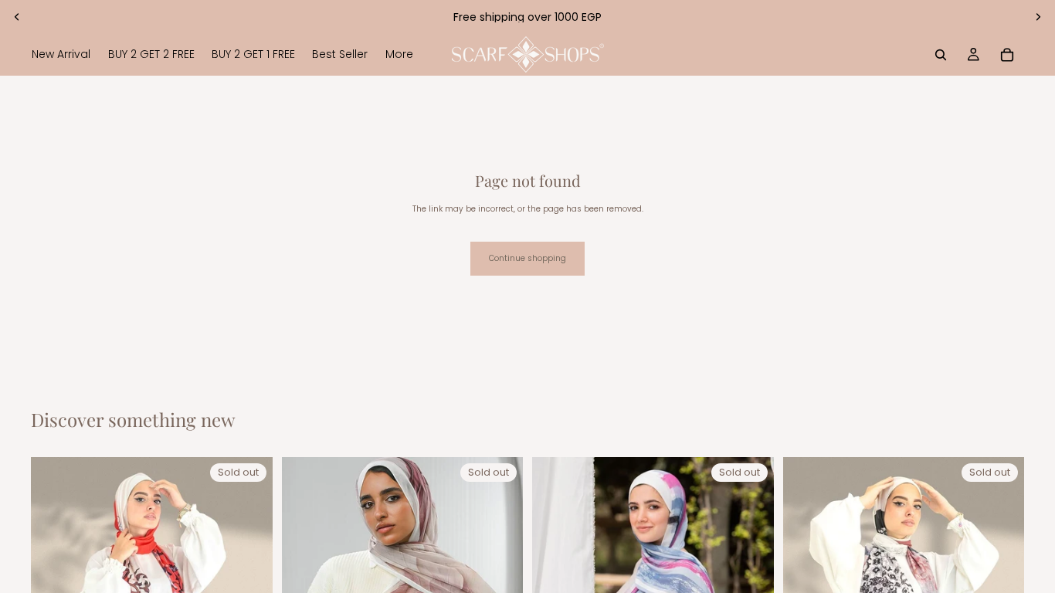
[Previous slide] (17, 17)
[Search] (941, 55)
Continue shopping (527, 258)
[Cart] (1007, 55)
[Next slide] (1038, 17)
